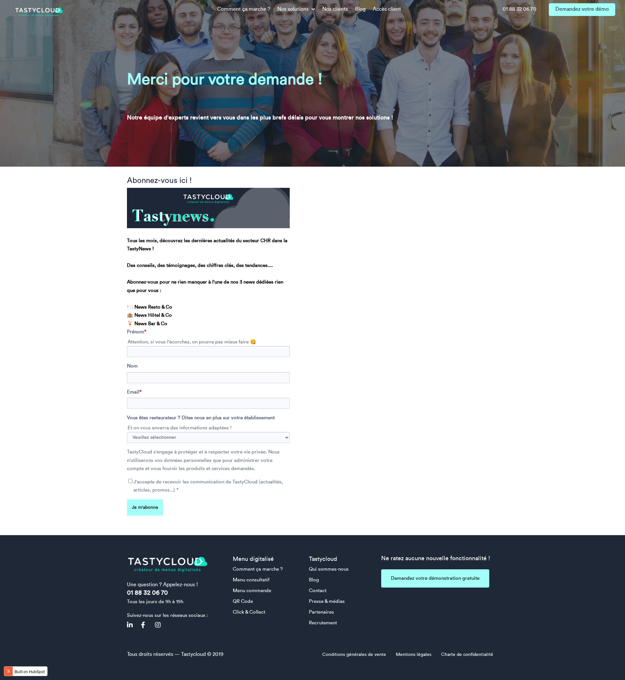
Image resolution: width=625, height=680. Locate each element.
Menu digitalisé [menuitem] (253, 559)
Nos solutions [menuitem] (293, 9)
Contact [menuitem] (317, 590)
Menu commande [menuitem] (252, 590)
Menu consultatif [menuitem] (251, 579)
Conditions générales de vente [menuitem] (354, 654)
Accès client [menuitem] (387, 9)
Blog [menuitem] (360, 9)
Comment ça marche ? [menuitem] (243, 9)
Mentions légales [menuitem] (413, 654)
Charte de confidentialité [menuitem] (467, 654)
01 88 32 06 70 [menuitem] (519, 9)
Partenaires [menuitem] (321, 612)
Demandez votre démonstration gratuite (435, 578)
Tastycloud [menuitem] (323, 559)
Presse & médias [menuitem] (327, 601)
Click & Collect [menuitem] (249, 612)
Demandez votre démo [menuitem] (582, 9)
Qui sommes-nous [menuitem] (329, 569)
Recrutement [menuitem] (323, 622)
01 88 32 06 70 (147, 593)
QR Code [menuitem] (243, 601)
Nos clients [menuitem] (335, 9)
